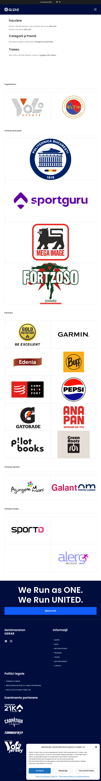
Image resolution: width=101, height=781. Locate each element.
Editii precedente (60, 661)
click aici (52, 26)
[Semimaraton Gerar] (11, 9)
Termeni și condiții (13, 681)
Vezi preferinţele (86, 770)
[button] (96, 747)
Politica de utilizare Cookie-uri (46, 776)
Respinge (63, 770)
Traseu (57, 657)
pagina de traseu (48, 55)
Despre (56, 640)
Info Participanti (60, 648)
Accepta (40, 770)
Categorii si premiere (43, 41)
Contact (58, 666)
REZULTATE (50, 610)
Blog (56, 644)
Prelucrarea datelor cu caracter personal (74, 776)
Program (58, 653)
